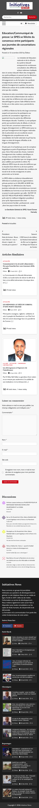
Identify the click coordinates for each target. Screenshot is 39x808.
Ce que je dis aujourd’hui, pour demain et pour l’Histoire (22, 719)
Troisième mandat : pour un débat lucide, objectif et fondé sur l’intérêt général (24, 693)
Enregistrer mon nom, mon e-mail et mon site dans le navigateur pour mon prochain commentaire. (20, 472)
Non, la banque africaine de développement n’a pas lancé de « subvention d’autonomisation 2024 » (22, 663)
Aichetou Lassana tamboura (14, 502)
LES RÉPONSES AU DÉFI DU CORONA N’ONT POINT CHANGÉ (17, 305)
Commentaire (7, 412)
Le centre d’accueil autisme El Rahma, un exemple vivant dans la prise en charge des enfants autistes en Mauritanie (23, 792)
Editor (15, 643)
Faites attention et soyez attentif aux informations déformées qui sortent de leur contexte (24, 638)
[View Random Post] (21, 23)
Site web (5, 460)
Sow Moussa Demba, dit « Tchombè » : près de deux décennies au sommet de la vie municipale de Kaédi (23, 778)
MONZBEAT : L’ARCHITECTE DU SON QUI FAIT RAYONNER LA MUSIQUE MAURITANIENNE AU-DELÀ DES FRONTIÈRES (22, 751)
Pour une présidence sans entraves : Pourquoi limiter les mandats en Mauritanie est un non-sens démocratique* (24, 706)
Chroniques (22, 363)
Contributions (7, 365)
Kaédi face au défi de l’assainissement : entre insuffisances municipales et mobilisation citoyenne (21, 765)
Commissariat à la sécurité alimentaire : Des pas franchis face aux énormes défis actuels (19, 266)
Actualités (12, 223)
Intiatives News (26, 805)
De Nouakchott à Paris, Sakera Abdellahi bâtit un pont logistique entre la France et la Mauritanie (21, 534)
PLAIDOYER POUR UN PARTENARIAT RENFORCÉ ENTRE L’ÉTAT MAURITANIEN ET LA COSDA (21, 505)
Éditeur (27, 53)
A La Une (5, 363)
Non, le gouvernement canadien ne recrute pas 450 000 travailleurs (23, 676)
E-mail (5, 450)
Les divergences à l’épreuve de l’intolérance (15, 369)
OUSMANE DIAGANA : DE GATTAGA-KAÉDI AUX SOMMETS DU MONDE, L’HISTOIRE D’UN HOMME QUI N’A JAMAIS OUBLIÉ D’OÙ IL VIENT (24, 732)
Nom (4, 440)
